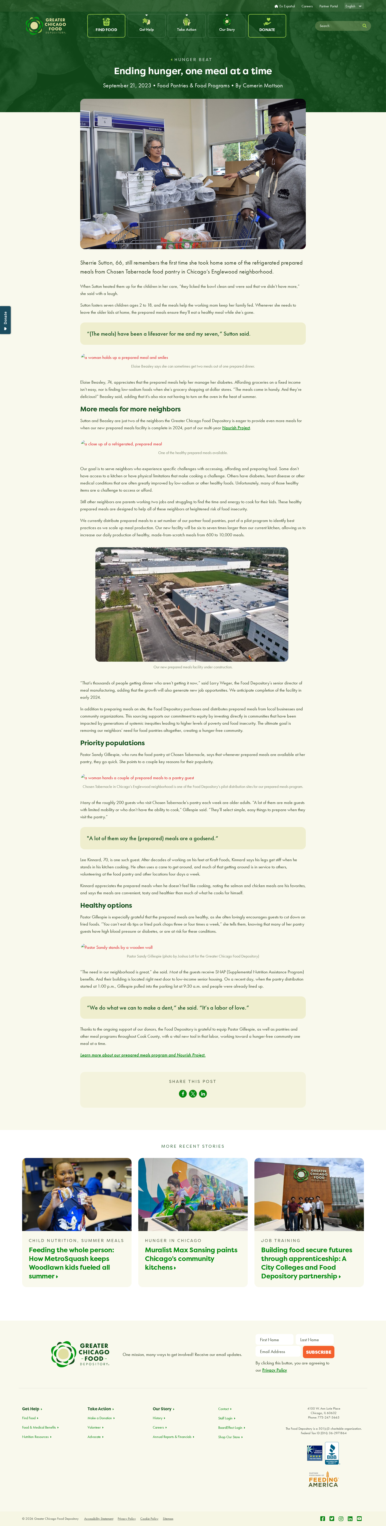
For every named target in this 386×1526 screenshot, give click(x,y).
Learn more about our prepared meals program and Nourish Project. (143, 1055)
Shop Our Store (229, 1437)
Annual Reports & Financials (172, 1436)
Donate (267, 29)
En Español (287, 6)
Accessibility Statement (98, 1518)
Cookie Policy (149, 1518)
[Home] (54, 26)
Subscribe (318, 1352)
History (157, 1418)
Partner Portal (328, 6)
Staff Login (225, 1418)
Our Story (227, 29)
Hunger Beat (193, 59)
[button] (183, 1094)
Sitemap (168, 1518)
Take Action (186, 29)
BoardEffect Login (230, 1427)
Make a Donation (100, 1418)
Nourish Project (236, 428)
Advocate (94, 1436)
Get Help (146, 29)
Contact (223, 1408)
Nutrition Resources (35, 1436)
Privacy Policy (274, 1370)
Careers (307, 6)
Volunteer (94, 1427)
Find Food (106, 29)
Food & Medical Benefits (39, 1427)
